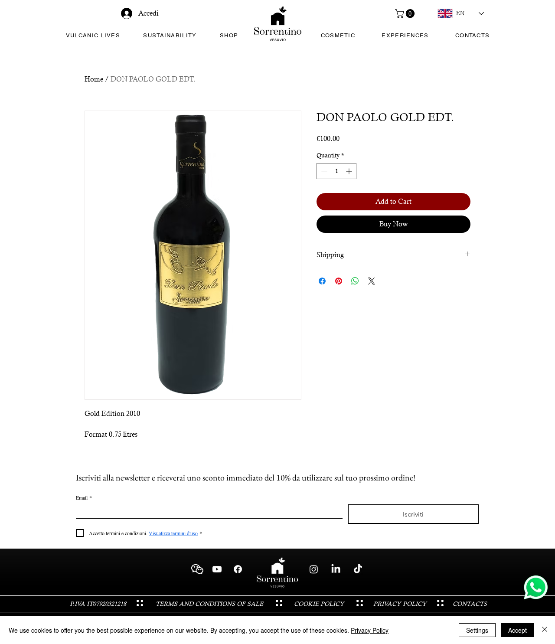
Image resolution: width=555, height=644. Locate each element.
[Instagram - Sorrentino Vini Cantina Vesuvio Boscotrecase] (313, 569)
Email (84, 497)
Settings (477, 630)
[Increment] (349, 171)
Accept (517, 630)
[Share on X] (371, 281)
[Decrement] (323, 171)
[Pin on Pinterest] (338, 281)
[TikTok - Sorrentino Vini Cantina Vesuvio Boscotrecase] (358, 569)
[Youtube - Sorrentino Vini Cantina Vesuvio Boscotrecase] (217, 569)
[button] (406, 13)
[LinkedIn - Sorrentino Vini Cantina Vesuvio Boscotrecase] (335, 569)
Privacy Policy (369, 630)
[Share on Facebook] (322, 281)
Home (94, 79)
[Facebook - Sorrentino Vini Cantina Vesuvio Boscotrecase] (237, 569)
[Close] (544, 630)
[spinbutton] (336, 171)
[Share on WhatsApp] (355, 281)
